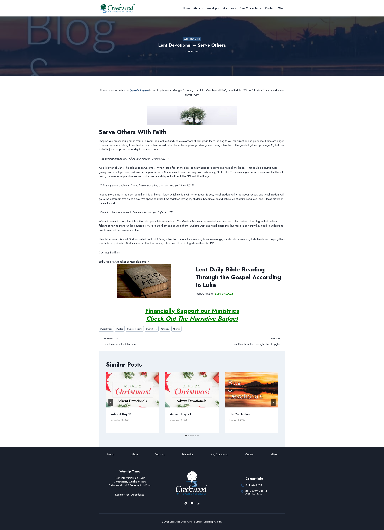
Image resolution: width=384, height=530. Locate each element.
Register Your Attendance (129, 495)
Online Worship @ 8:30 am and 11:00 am (130, 485)
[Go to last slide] (110, 402)
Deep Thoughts (192, 39)
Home (186, 8)
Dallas (119, 328)
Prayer (176, 328)
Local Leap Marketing (213, 521)
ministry (165, 328)
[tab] (186, 435)
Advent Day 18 (121, 414)
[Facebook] (186, 503)
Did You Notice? (241, 414)
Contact (270, 8)
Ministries (187, 454)
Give (281, 8)
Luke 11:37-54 (224, 294)
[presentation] (132, 389)
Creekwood (106, 328)
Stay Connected (219, 454)
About (134, 454)
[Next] (273, 402)
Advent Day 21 (180, 414)
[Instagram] (198, 503)
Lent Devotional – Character (120, 341)
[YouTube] (192, 503)
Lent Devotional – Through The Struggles (256, 341)
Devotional (151, 328)
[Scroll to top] (376, 518)
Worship (160, 454)
